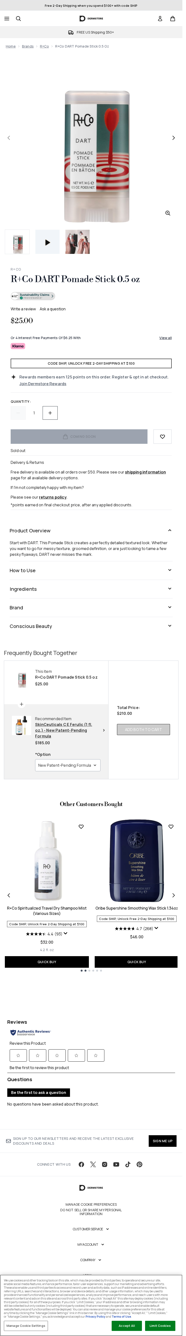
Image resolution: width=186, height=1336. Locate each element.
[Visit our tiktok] (128, 1164)
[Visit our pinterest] (139, 1164)
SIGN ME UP (162, 1141)
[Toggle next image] (174, 138)
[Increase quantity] (50, 413)
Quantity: (21, 401)
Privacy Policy (95, 1317)
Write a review (23, 309)
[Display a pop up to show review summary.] (65, 933)
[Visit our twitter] (93, 1164)
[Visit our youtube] (116, 1164)
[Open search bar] (18, 18)
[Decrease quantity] (18, 413)
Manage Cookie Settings (26, 1325)
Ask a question (53, 309)
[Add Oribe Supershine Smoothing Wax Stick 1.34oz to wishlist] (171, 826)
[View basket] (172, 18)
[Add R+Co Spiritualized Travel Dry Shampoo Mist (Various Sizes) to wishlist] (81, 826)
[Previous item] (9, 895)
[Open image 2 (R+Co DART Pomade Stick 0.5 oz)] (77, 242)
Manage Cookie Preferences (91, 1204)
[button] (91, 297)
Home (11, 46)
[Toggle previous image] (9, 138)
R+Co (44, 46)
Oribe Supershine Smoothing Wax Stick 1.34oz (136, 908)
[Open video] (47, 242)
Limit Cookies (160, 1325)
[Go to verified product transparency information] (33, 296)
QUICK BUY (47, 962)
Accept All (127, 1325)
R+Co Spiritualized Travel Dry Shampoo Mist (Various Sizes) (47, 910)
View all (165, 337)
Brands (28, 46)
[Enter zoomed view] (168, 213)
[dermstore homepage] (91, 18)
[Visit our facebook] (81, 1164)
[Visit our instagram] (104, 1164)
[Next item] (174, 895)
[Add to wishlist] (162, 436)
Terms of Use (121, 1317)
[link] (160, 18)
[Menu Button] (6, 18)
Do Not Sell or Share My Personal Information (91, 1212)
